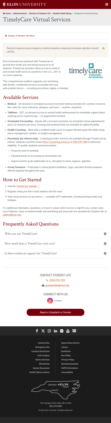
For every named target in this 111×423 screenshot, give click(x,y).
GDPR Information (69, 368)
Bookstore (66, 351)
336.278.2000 (55, 406)
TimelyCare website (26, 186)
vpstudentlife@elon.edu (57, 285)
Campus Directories (41, 351)
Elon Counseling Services (56, 142)
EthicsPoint (44, 363)
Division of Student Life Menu (21, 36)
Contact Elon (44, 342)
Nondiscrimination (69, 363)
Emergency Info (42, 347)
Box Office (66, 355)
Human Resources (41, 368)
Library (64, 347)
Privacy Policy (67, 359)
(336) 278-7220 (57, 280)
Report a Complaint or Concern (55, 312)
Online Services (42, 359)
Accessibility (67, 372)
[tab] (55, 234)
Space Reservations (70, 342)
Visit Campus (43, 355)
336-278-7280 (80, 142)
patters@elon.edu (12, 215)
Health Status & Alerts (39, 372)
